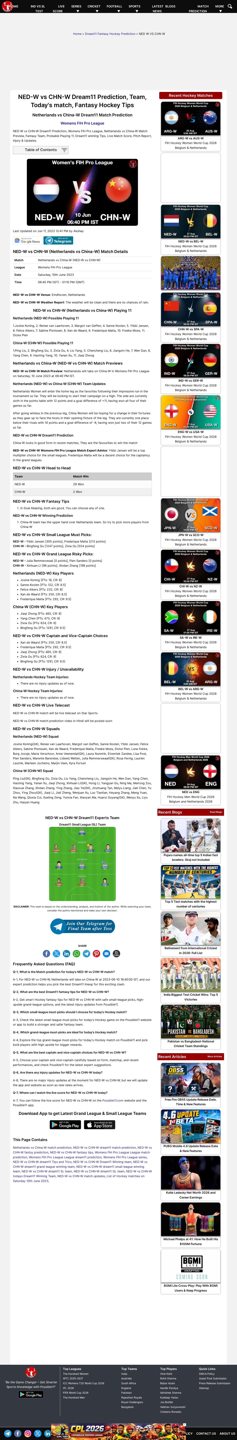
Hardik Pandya (169, 1388)
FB (47, 953)
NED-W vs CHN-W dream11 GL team (99, 1171)
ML (107, 953)
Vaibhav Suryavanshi (172, 1406)
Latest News (157, 8)
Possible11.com (112, 1100)
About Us (227, 1433)
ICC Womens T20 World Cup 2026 (83, 1383)
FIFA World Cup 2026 (76, 1392)
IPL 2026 (68, 1388)
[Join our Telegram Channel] (82, 926)
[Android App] (31, 1398)
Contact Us (206, 1433)
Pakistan (126, 1392)
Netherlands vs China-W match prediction (42, 1147)
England (126, 1388)
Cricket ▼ (94, 8)
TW (57, 953)
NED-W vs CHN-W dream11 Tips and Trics (42, 1162)
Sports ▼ (134, 8)
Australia (126, 1378)
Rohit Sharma (168, 1378)
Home (13, 6)
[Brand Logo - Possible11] (31, 1377)
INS (28, 1433)
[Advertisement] (118, 21)
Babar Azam (167, 1383)
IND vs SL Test (38, 8)
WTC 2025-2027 (73, 1378)
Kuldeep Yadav (169, 1397)
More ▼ (219, 8)
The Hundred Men (74, 1397)
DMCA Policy (207, 1373)
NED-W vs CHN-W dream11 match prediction (104, 1147)
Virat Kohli (166, 1373)
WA (77, 953)
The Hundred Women (76, 1373)
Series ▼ (76, 8)
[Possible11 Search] (230, 7)
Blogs (170, 6)
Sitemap (204, 1388)
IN (48, 1433)
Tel (8, 1433)
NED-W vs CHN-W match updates (81, 1176)
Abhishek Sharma (170, 1392)
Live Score (59, 8)
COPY (117, 953)
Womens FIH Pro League (82, 123)
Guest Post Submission (213, 1378)
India (124, 1373)
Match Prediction (199, 8)
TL (87, 953)
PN (97, 953)
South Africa (128, 1383)
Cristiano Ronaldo (170, 1411)
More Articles (215, 1056)
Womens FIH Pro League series (125, 1157)
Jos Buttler (166, 1402)
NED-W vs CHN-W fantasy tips (71, 1152)
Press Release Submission (214, 1383)
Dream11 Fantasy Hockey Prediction (110, 34)
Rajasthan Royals (131, 1397)
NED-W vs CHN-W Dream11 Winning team (102, 1162)
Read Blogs (216, 812)
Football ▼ (114, 8)
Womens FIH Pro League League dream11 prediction (65, 1157)
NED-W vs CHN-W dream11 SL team (47, 1171)
